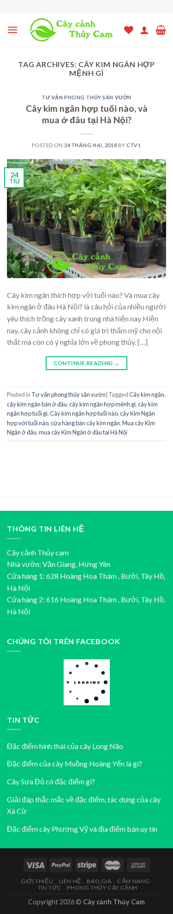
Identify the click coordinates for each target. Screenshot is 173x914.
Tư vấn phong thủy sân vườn (86, 97)
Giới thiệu (37, 881)
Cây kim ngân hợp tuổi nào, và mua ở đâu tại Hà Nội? (87, 114)
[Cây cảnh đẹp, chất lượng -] (71, 30)
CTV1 (133, 145)
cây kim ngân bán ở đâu (37, 404)
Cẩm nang (133, 881)
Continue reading (87, 363)
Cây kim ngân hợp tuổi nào (84, 413)
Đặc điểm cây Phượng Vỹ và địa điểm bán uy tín (82, 828)
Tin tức (49, 887)
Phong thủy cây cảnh (102, 887)
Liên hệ (70, 881)
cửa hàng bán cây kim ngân (85, 423)
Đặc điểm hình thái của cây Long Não (65, 746)
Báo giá (99, 881)
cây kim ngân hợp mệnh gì (102, 404)
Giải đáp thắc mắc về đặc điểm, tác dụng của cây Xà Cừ (84, 805)
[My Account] (144, 30)
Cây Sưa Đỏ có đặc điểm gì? (51, 781)
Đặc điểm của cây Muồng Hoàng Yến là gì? (74, 763)
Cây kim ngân (146, 394)
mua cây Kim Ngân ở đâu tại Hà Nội (83, 432)
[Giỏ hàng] (160, 30)
